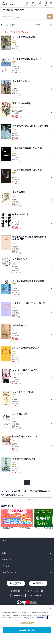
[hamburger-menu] (51, 4)
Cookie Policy (41, 618)
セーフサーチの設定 (27, 499)
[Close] (51, 608)
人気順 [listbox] (37, 25)
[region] (27, 620)
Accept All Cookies (27, 630)
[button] (35, 595)
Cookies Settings (27, 623)
